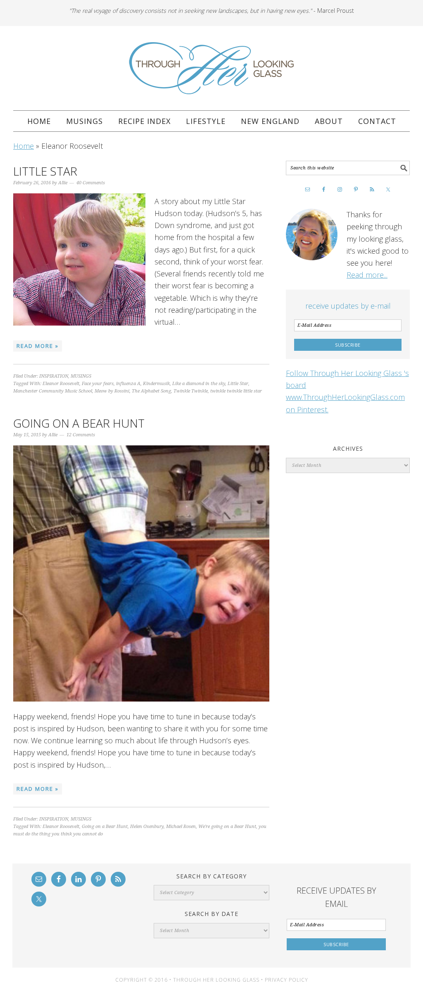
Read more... (367, 275)
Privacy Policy (286, 979)
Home (23, 146)
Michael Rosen (181, 826)
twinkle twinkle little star (236, 391)
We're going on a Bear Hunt (227, 826)
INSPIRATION (53, 376)
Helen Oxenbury (147, 826)
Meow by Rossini (112, 391)
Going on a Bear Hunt (79, 423)
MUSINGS (81, 376)
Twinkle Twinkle (190, 391)
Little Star (45, 171)
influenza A (128, 383)
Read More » (38, 346)
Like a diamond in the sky (198, 383)
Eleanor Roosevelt (61, 383)
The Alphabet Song (151, 391)
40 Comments (90, 183)
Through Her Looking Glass (211, 68)
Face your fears (98, 383)
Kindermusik (156, 383)
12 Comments (81, 435)
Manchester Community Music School (52, 391)
